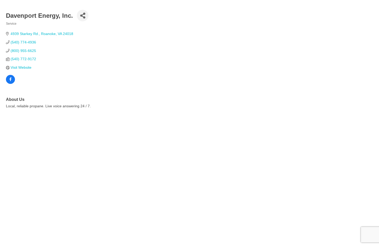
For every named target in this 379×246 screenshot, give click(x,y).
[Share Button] (82, 15)
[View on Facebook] (10, 83)
